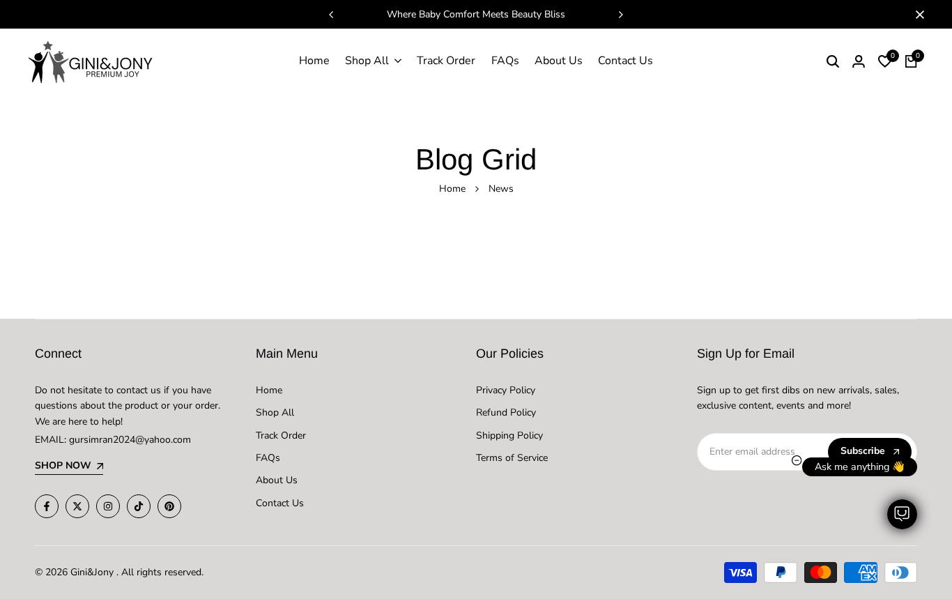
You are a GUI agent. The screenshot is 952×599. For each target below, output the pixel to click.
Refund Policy (506, 412)
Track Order (281, 435)
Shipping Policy (509, 435)
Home (452, 188)
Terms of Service (512, 457)
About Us (277, 480)
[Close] (917, 15)
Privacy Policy (505, 390)
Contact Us (280, 503)
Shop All (275, 412)
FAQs (268, 457)
